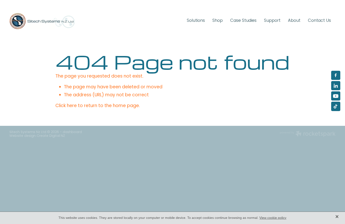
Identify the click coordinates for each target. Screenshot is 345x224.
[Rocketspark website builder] (308, 134)
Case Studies (243, 20)
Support (272, 20)
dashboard (72, 132)
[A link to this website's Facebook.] (335, 75)
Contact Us (319, 20)
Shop (217, 20)
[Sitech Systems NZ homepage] (42, 21)
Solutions (196, 20)
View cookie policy (272, 218)
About (294, 20)
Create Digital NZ (51, 136)
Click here (66, 106)
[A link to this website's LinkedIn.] (335, 85)
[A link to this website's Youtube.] (335, 96)
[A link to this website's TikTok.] (335, 106)
